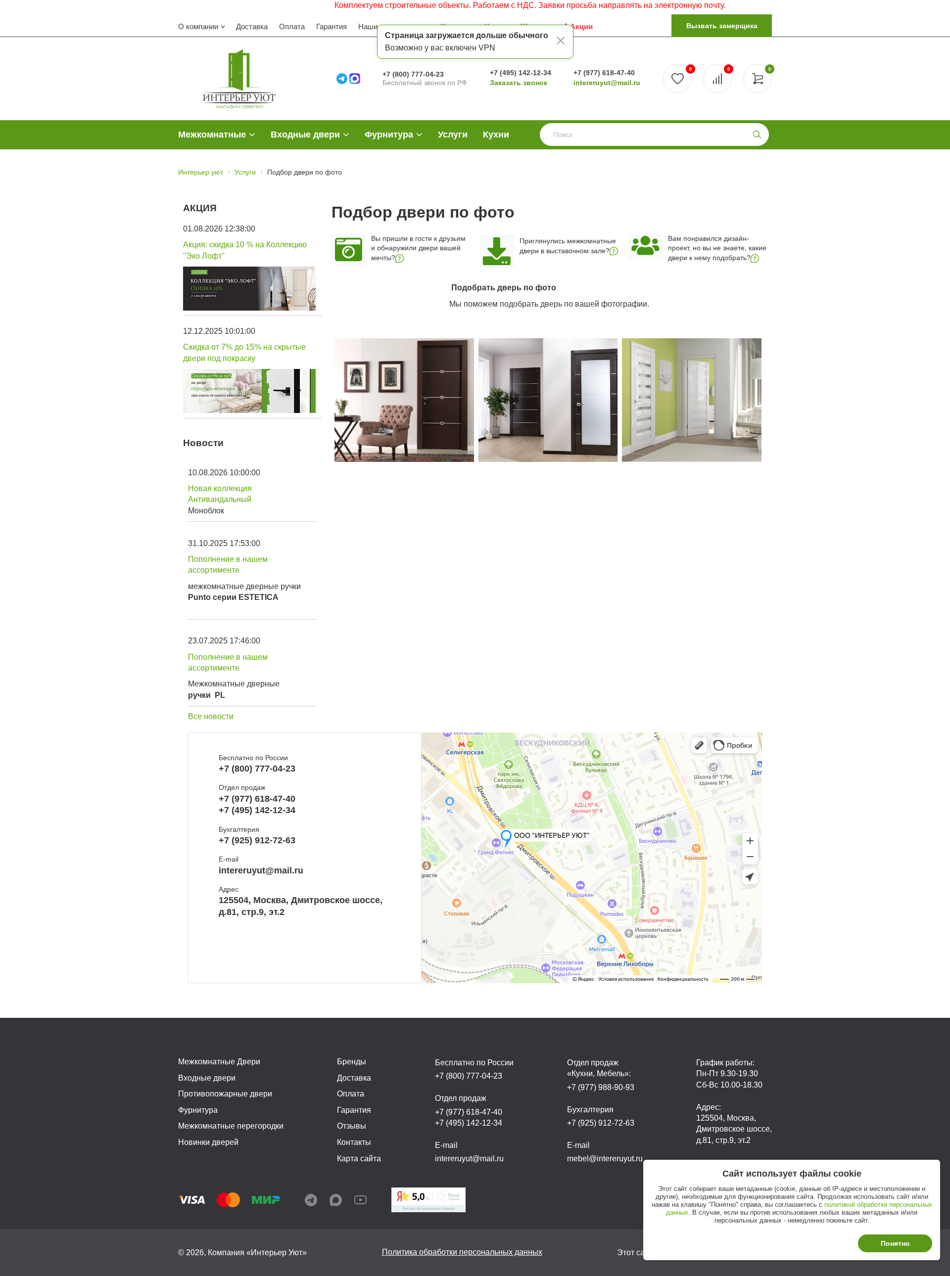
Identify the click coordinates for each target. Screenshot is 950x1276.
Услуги (453, 134)
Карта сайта (359, 1158)
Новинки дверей (208, 1142)
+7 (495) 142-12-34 (520, 73)
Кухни (496, 134)
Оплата (292, 26)
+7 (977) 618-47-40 (604, 73)
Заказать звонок (518, 83)
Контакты (354, 1142)
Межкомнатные (212, 134)
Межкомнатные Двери (219, 1061)
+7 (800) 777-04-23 (413, 74)
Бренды (351, 1061)
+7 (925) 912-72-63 (257, 840)
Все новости (211, 716)
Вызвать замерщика (722, 26)
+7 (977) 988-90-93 (600, 1087)
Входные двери (305, 134)
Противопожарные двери (225, 1094)
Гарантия (331, 26)
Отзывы (351, 1126)
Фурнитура (389, 134)
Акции (581, 26)
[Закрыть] (560, 42)
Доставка (252, 26)
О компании (198, 26)
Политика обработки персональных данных (462, 1252)
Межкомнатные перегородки (231, 1126)
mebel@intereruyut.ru (605, 1158)
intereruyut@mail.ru (606, 83)
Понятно (895, 1243)
